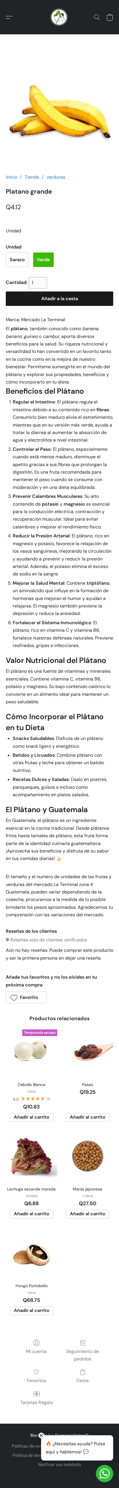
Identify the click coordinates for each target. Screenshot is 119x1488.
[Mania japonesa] (87, 1156)
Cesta (82, 1380)
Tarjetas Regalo (36, 1402)
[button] (59, 17)
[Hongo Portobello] (31, 1253)
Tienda (32, 177)
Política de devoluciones (35, 1455)
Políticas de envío (29, 1446)
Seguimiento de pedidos (82, 1355)
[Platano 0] (59, 111)
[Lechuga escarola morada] (31, 1156)
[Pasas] (87, 1052)
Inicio (11, 177)
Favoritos (36, 1380)
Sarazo (17, 260)
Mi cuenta (36, 1351)
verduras (56, 177)
